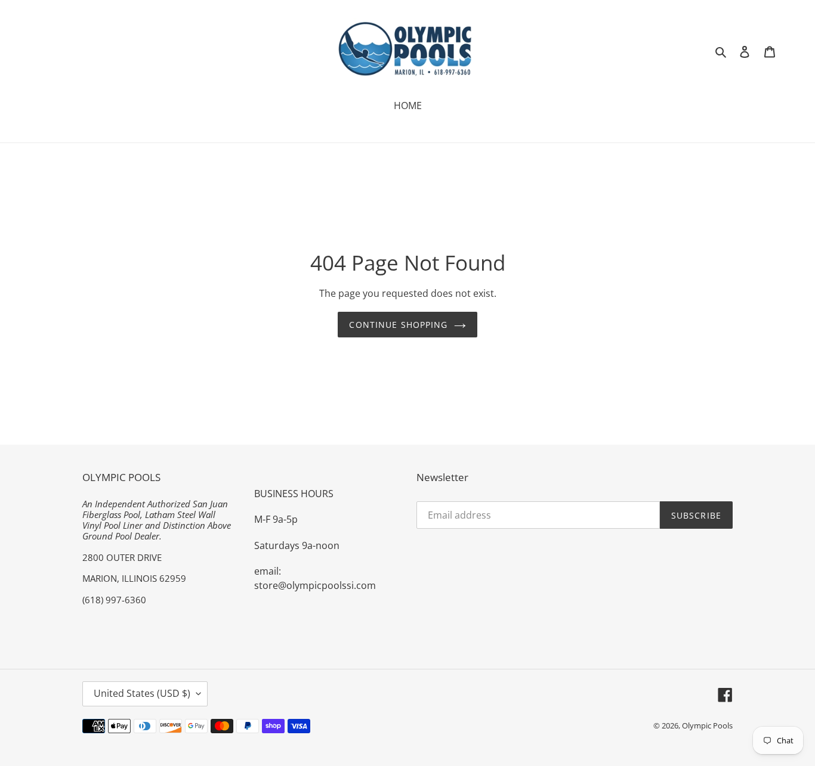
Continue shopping (398, 324)
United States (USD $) (142, 693)
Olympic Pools (707, 725)
